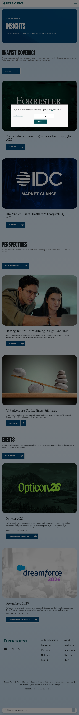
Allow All (40, 121)
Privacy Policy (50, 110)
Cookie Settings (18, 115)
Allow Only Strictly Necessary (44, 116)
